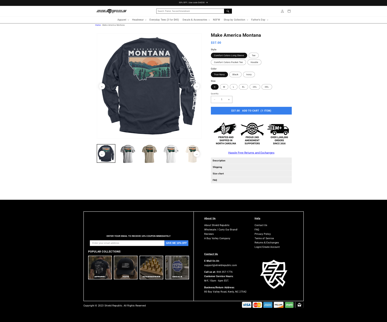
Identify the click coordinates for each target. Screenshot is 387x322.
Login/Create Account (267, 247)
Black (235, 74)
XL (243, 87)
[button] (289, 11)
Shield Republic (113, 305)
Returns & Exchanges (267, 242)
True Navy (219, 74)
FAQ (257, 229)
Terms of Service (264, 238)
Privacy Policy (263, 234)
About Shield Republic (217, 225)
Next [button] (197, 86)
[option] (149, 86)
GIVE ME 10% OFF (176, 243)
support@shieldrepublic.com (220, 265)
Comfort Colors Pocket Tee (228, 62)
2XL (255, 87)
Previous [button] (102, 86)
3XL (267, 87)
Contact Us (261, 225)
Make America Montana (113, 25)
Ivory (249, 74)
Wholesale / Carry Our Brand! (221, 229)
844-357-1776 (225, 271)
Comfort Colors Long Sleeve (229, 55)
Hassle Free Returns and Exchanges (251, 152)
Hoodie (254, 62)
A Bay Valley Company (217, 238)
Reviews (209, 234)
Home (98, 25)
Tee (253, 55)
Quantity (214, 93)
